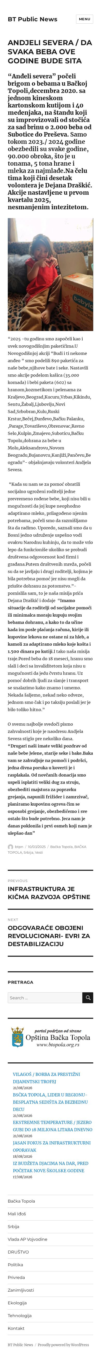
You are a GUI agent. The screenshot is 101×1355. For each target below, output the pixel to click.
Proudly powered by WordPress (63, 1345)
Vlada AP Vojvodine (27, 1239)
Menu (84, 19)
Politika (15, 1264)
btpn (19, 847)
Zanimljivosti (21, 1290)
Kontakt (16, 1328)
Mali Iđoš (17, 1213)
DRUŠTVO (18, 1252)
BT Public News (32, 19)
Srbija (28, 852)
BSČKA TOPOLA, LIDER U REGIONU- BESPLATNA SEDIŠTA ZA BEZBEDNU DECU (50, 1102)
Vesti (39, 852)
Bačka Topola (61, 847)
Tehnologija (20, 1315)
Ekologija (17, 1302)
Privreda (16, 1277)
